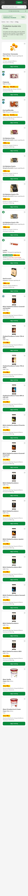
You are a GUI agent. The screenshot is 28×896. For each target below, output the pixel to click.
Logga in (19, 2)
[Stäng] (25, 11)
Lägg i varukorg (14, 66)
